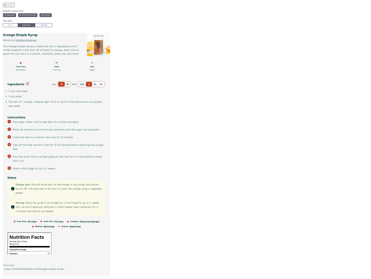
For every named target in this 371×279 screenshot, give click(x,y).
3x (101, 84)
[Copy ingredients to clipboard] (27, 83)
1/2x (82, 84)
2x (95, 84)
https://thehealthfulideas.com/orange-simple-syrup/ (34, 268)
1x (89, 84)
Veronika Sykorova (26, 40)
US (61, 84)
